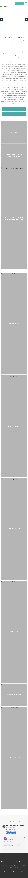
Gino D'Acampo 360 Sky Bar (15, 825)
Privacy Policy (14, 867)
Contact (6, 865)
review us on (10, 833)
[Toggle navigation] (26, 3)
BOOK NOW (19, 3)
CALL (14, 108)
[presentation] (1, 19)
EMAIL (14, 114)
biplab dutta (11, 838)
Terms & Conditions (18, 865)
